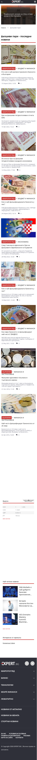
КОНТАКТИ (19, 738)
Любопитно (7, 699)
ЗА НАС (3, 734)
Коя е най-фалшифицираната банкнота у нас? (18, 203)
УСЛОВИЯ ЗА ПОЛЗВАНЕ (17, 734)
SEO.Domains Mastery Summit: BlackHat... (24, 618)
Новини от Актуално (11, 709)
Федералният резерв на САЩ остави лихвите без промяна (18, 15)
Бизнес (4, 678)
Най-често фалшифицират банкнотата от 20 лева (18, 424)
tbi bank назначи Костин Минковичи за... (26, 603)
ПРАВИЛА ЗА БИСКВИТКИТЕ (10, 736)
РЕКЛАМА (26, 736)
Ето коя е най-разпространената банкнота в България (18, 73)
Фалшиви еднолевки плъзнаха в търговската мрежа (14, 379)
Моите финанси (9, 692)
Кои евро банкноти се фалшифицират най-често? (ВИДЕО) (17, 333)
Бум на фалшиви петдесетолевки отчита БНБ (18, 116)
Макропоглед (8, 68)
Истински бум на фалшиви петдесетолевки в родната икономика (17, 159)
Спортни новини (9, 721)
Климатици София (9, 643)
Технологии (7, 685)
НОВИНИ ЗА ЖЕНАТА (10, 715)
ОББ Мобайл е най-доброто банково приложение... (25, 591)
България (6, 372)
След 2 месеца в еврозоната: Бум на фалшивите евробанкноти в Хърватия (17, 246)
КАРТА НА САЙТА (7, 738)
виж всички (6, 629)
